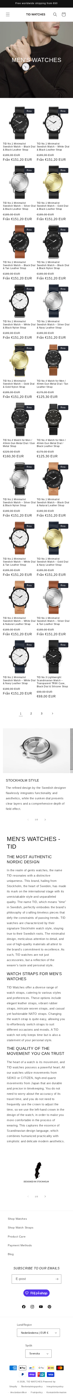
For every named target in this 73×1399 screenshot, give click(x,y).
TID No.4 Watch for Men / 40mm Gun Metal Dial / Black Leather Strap (51, 443)
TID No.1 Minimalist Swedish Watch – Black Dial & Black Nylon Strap (53, 265)
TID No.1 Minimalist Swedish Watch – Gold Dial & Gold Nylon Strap (19, 384)
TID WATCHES (34, 1381)
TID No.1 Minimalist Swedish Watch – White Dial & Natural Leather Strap (19, 621)
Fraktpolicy (37, 1392)
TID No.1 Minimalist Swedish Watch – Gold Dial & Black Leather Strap (53, 206)
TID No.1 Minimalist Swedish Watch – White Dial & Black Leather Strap (53, 146)
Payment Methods (20, 1245)
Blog (11, 1254)
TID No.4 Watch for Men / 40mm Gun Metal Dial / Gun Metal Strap (19, 443)
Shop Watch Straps (20, 1227)
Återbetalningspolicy (32, 1386)
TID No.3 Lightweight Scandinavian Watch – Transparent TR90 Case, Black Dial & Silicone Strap (52, 682)
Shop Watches (17, 1218)
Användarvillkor (18, 1392)
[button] (8, 14)
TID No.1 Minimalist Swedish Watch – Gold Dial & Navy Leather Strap (53, 561)
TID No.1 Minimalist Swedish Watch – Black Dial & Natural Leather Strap (53, 502)
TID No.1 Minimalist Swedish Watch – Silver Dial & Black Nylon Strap (19, 502)
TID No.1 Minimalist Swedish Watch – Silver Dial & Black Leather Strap (19, 206)
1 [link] (21, 713)
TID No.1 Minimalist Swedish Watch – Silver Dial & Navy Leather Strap (53, 324)
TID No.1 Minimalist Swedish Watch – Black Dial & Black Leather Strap (19, 146)
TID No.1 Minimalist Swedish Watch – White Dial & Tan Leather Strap (19, 561)
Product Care (17, 1236)
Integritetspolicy (55, 1386)
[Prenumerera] (57, 1279)
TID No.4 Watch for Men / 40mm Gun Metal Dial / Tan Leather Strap (52, 384)
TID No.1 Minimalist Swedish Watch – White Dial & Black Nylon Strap (19, 324)
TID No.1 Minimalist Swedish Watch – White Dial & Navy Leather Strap (19, 680)
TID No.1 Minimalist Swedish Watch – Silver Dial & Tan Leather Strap (53, 621)
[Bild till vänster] (28, 819)
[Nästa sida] (52, 713)
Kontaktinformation (57, 1392)
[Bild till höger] (45, 819)
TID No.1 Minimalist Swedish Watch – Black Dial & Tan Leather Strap (19, 265)
